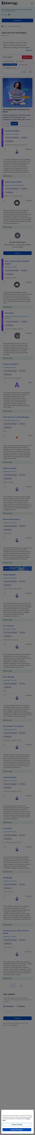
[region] (17, 1122)
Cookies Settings (16, 1124)
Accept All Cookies (17, 1129)
